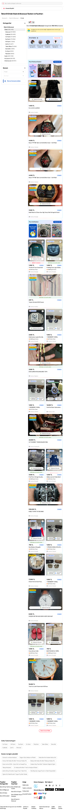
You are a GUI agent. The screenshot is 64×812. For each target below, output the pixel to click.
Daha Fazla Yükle (45, 730)
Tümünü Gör (57, 37)
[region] (45, 44)
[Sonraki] (61, 44)
